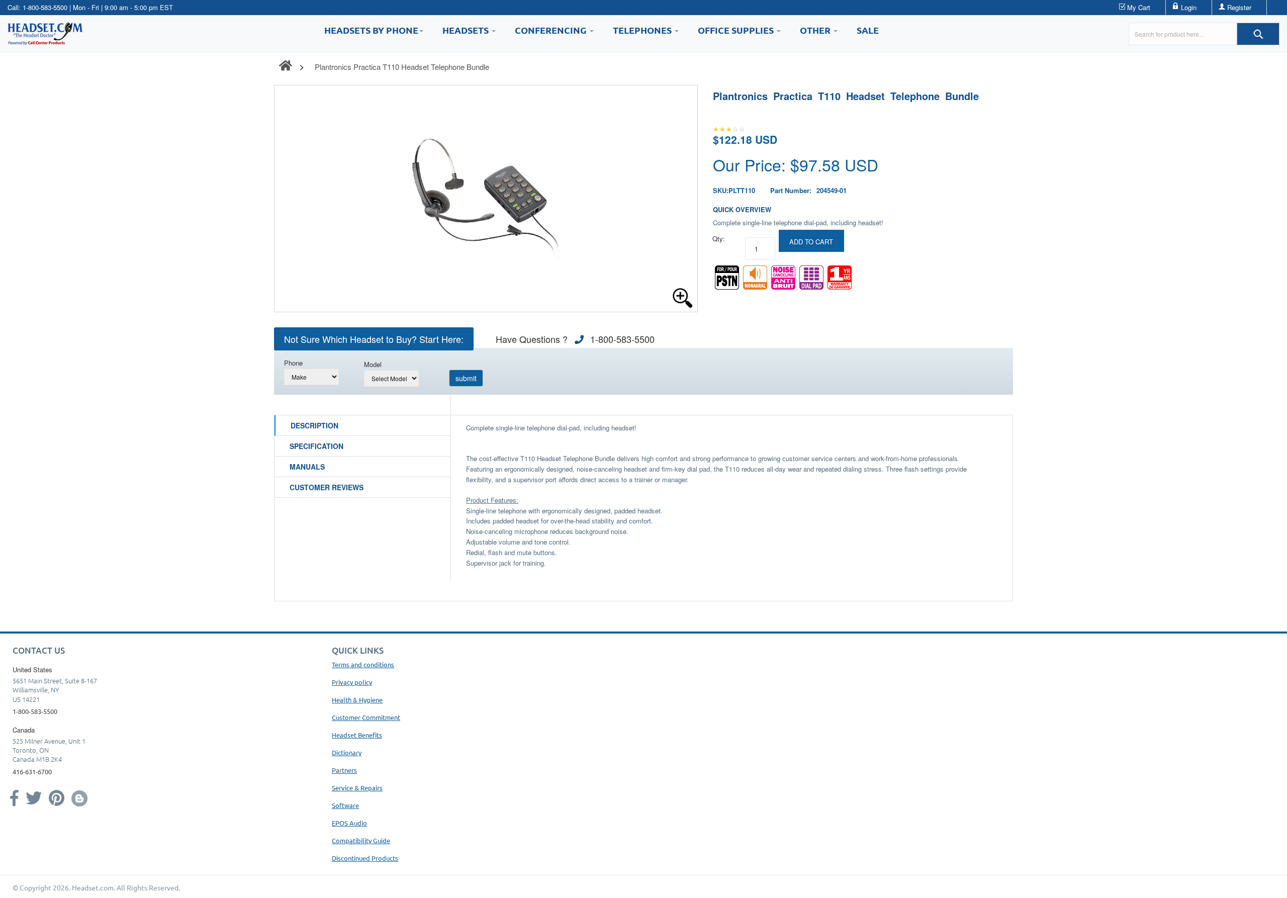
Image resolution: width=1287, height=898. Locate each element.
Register (1239, 7)
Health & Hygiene (357, 699)
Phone (293, 363)
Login (1189, 7)
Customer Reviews (326, 487)
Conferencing (552, 30)
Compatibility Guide (361, 840)
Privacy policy (352, 682)
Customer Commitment (366, 717)
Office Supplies (737, 30)
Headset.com (93, 887)
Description (314, 425)
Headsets (466, 30)
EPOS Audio (349, 823)
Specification (316, 446)
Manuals (307, 467)
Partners (344, 770)
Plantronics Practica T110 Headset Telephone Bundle (402, 66)
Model (373, 364)
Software (345, 805)
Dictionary (346, 752)
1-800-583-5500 (45, 7)
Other (816, 30)
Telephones (643, 30)
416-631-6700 (32, 771)
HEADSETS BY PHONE (371, 30)
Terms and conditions (363, 664)
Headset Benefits (357, 735)
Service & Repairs (357, 787)
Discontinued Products (365, 858)
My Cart (1138, 7)
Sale (868, 30)
